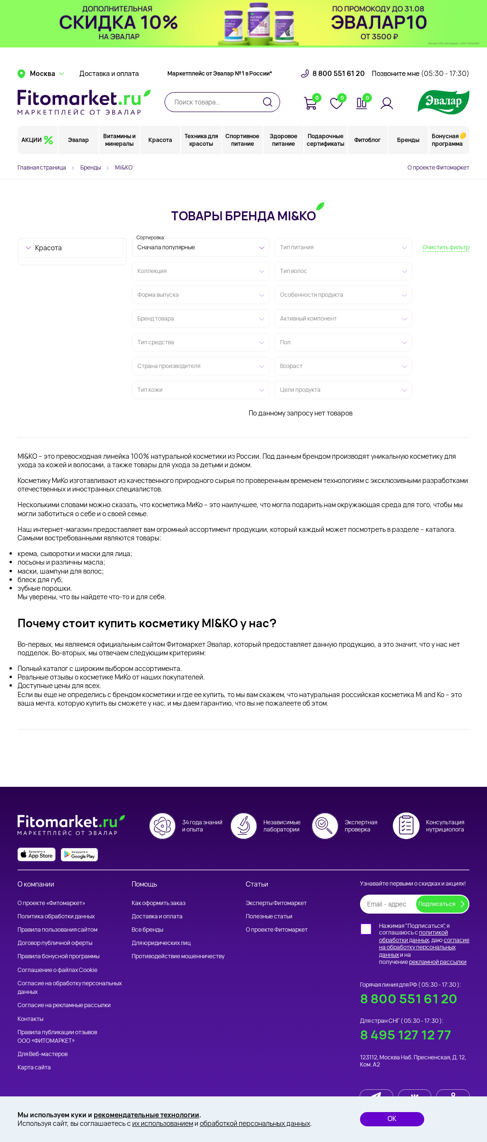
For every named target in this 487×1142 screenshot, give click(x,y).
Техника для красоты (201, 140)
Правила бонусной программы (58, 956)
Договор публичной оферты (55, 943)
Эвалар (78, 140)
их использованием (162, 1123)
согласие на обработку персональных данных (424, 947)
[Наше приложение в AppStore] (37, 854)
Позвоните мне (420, 73)
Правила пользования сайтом (57, 929)
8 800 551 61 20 (338, 73)
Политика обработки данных (56, 916)
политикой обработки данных (413, 936)
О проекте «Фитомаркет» (51, 903)
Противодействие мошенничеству (178, 956)
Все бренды (147, 929)
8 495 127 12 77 (405, 1034)
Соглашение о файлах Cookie (57, 970)
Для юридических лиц (161, 943)
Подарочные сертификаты (325, 140)
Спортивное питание (242, 140)
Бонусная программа (447, 140)
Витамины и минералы (119, 140)
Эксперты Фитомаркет (276, 903)
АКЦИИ (31, 140)
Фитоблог (367, 140)
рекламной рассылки (438, 962)
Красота (160, 140)
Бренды (408, 140)
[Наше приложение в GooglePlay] (79, 854)
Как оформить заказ (158, 903)
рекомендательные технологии (146, 1114)
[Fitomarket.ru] (84, 102)
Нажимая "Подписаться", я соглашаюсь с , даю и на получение (424, 944)
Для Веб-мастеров (43, 1054)
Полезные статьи (269, 916)
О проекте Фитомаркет (438, 167)
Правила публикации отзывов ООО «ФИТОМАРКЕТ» (57, 1036)
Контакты (30, 1019)
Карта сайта (34, 1067)
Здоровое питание (283, 140)
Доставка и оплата (109, 73)
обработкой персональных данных (255, 1123)
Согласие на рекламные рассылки (64, 1005)
